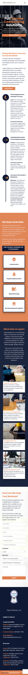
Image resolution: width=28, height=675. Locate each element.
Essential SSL (5, 673)
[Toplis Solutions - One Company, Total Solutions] (12, 2)
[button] (25, 3)
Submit (14, 578)
